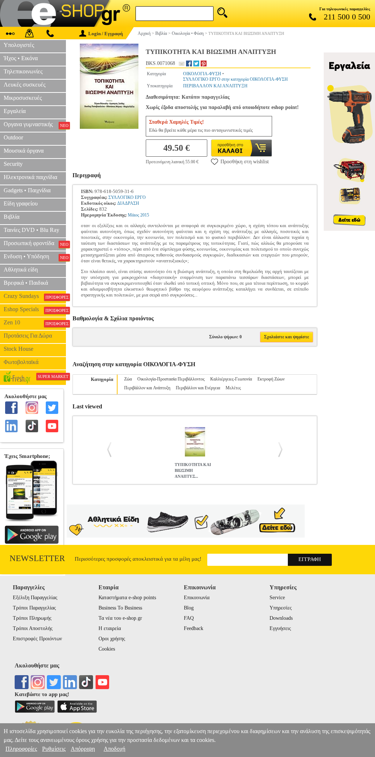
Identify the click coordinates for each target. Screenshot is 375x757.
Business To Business (120, 608)
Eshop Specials (35, 309)
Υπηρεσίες (281, 608)
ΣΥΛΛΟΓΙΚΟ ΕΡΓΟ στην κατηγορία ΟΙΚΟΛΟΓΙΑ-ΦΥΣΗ (235, 79)
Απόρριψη (83, 749)
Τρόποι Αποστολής (33, 628)
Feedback (193, 628)
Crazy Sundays (35, 296)
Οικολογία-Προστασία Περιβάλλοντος (171, 379)
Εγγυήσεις (280, 628)
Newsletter (37, 558)
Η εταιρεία (110, 628)
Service (277, 597)
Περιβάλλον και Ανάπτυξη (147, 387)
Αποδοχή (114, 749)
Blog (189, 608)
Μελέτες (233, 387)
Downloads (281, 618)
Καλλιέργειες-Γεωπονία (231, 379)
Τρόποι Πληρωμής (32, 618)
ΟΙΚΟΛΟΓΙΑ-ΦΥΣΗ (202, 73)
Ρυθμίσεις (54, 749)
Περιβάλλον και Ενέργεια (198, 387)
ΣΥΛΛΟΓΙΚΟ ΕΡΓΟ (127, 197)
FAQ (189, 618)
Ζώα (128, 379)
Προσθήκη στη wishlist (244, 161)
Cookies (107, 649)
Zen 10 (35, 322)
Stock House (18, 349)
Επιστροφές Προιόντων (37, 638)
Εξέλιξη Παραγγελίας (35, 597)
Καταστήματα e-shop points (127, 597)
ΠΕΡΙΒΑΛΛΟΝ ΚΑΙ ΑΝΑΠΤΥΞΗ (215, 85)
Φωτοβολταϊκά (21, 362)
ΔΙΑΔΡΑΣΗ (128, 203)
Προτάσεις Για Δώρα (28, 335)
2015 (144, 215)
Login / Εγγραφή (105, 33)
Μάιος (133, 215)
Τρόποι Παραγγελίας (34, 608)
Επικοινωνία (196, 597)
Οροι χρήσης (112, 638)
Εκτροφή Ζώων (271, 379)
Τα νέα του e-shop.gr (120, 618)
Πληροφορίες (21, 749)
